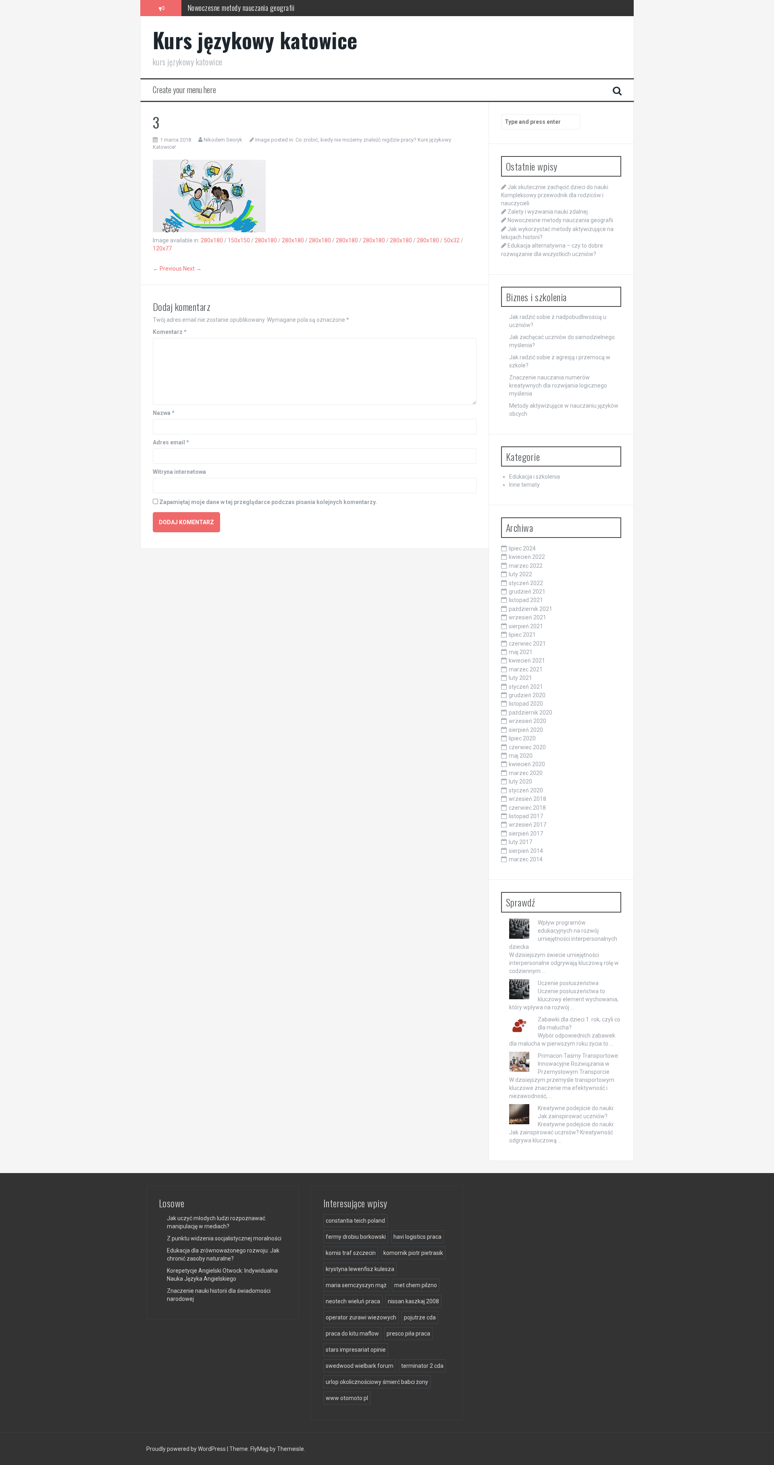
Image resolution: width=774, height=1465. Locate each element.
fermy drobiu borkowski (356, 1237)
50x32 (452, 240)
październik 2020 (530, 712)
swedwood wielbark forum (359, 1366)
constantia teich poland (355, 1220)
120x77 (162, 248)
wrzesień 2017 (527, 824)
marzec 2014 (526, 859)
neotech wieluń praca (353, 1301)
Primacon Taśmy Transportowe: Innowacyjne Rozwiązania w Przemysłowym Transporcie (578, 1063)
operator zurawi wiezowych (361, 1317)
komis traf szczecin (351, 1253)
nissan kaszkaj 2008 (413, 1301)
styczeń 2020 (526, 790)
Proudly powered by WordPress (186, 1449)
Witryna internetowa (179, 472)
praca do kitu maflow (352, 1333)
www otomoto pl (347, 1398)
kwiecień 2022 (527, 557)
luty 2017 (520, 842)
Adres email (171, 442)
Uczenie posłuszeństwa (568, 983)
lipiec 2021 (522, 634)
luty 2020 (520, 781)
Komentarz (170, 332)
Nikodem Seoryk (223, 140)
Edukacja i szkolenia (534, 476)
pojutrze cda (420, 1317)
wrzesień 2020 (527, 721)
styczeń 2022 (526, 583)
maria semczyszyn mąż (356, 1285)
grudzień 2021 (527, 591)
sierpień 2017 (526, 833)
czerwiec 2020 (527, 747)
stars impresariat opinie (356, 1349)
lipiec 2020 (522, 738)
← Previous (167, 268)
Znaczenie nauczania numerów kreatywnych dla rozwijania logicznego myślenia (558, 385)
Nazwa (164, 413)
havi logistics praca (417, 1237)
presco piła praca (408, 1333)
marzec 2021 (526, 669)
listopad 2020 (526, 703)
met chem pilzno (415, 1285)
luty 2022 (520, 574)
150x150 (239, 240)
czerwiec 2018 (527, 807)
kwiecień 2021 (527, 660)
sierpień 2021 (526, 626)
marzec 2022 (526, 566)
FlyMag (259, 1449)
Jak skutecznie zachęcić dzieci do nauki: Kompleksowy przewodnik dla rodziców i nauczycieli (555, 195)
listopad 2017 (526, 816)
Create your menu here (184, 89)
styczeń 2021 (526, 687)
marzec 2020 (526, 773)
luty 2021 (520, 678)
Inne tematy (524, 484)
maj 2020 (521, 755)
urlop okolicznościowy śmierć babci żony (377, 1382)
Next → (192, 268)
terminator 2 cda (422, 1366)
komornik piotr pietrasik (413, 1253)
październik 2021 (530, 609)
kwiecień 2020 (527, 764)
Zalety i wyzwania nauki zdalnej (548, 211)
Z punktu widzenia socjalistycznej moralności (224, 1238)
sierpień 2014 (526, 851)
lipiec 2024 (522, 548)
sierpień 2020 (526, 730)
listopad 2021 (526, 600)
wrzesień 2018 (527, 799)
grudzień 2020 (527, 695)
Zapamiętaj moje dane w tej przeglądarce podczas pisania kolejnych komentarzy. (268, 502)
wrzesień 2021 (527, 617)
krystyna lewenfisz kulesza (360, 1269)
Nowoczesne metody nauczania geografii (241, 7)
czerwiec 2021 (527, 643)
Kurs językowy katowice (255, 39)
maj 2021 (521, 652)
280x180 (212, 240)
